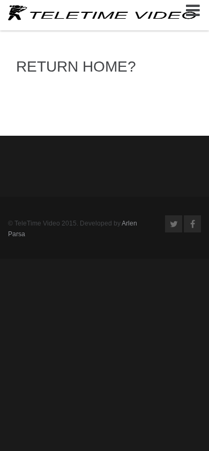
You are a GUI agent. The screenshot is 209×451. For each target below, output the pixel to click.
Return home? (76, 66)
